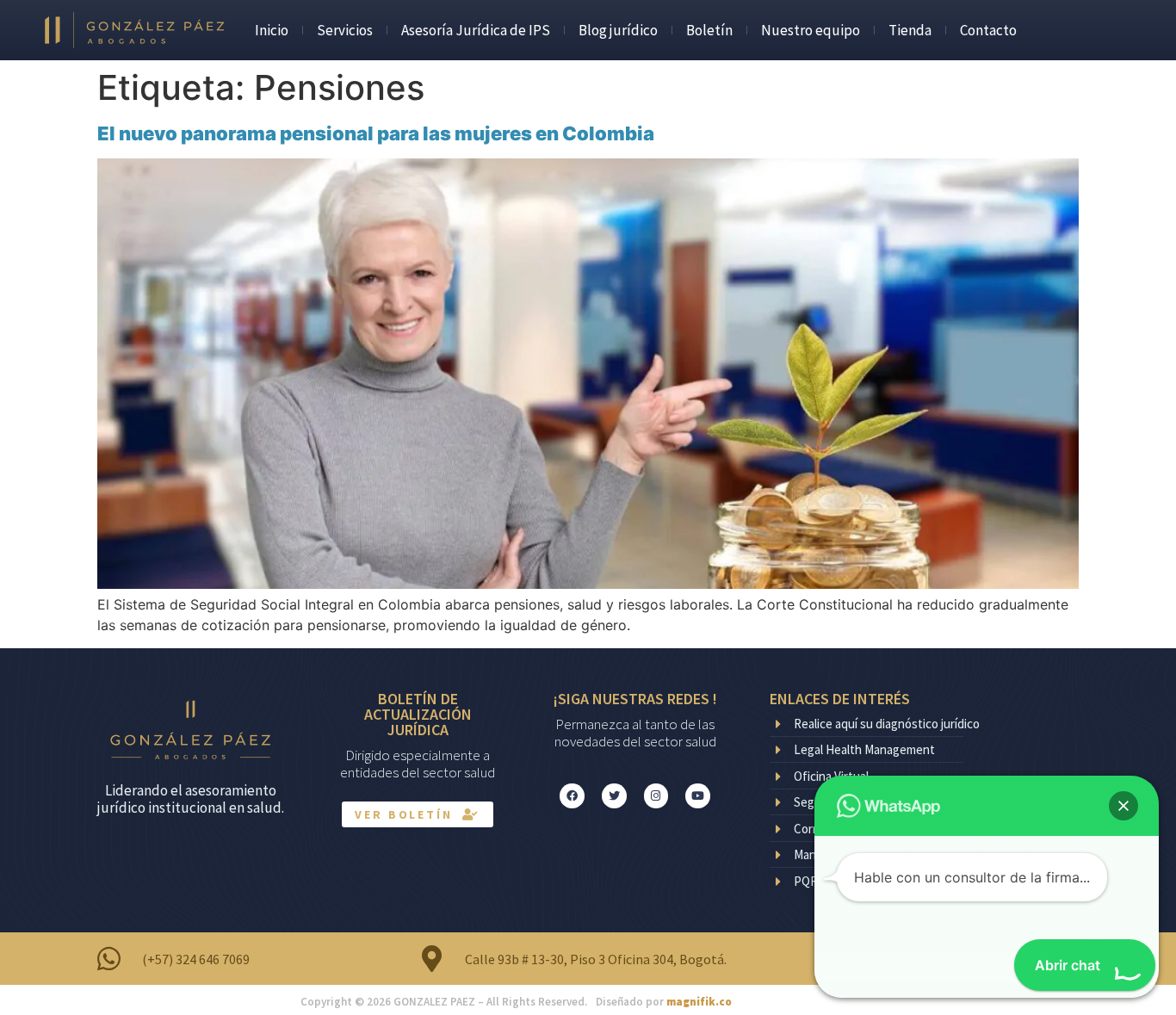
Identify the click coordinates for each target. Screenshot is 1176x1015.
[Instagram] (656, 795)
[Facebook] (572, 795)
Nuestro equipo (810, 30)
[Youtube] (697, 795)
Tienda (910, 30)
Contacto (988, 30)
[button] (1123, 805)
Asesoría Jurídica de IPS (475, 30)
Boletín (709, 30)
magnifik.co (699, 1001)
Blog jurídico (618, 30)
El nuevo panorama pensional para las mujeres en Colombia (375, 133)
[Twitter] (614, 795)
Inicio (271, 30)
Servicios (345, 30)
